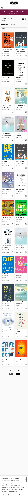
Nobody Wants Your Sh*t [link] (7, 302)
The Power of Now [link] (20, 105)
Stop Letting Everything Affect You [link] (7, 105)
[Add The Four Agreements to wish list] (13, 224)
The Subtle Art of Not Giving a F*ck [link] (7, 49)
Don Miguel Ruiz (7, 219)
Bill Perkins (6, 163)
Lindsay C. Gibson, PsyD (21, 51)
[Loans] (22, 8)
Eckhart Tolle (19, 107)
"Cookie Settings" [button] (18, 489)
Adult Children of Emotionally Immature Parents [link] (20, 49)
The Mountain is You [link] (7, 77)
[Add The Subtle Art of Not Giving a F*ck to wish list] (13, 56)
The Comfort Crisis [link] (6, 245)
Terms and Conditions (7, 480)
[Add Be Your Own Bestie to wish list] (26, 280)
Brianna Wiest (6, 79)
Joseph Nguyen (20, 191)
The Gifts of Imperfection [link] (7, 358)
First (11, 373)
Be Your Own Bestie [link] (20, 273)
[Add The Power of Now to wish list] (26, 112)
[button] (23, 19)
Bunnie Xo (19, 135)
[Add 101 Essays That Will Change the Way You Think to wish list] (26, 84)
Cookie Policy (18, 495)
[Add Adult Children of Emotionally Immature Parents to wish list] (26, 56)
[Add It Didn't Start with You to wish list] (26, 336)
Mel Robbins (19, 219)
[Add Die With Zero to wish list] (13, 168)
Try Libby (4, 11)
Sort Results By (4, 24)
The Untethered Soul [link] (7, 133)
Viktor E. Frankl (7, 191)
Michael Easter (7, 247)
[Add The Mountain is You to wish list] (13, 84)
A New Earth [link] (19, 358)
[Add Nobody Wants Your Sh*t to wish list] (13, 308)
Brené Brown (6, 359)
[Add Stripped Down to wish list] (26, 140)
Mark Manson (6, 51)
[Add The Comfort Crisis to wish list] (13, 252)
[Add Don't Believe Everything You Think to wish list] (26, 196)
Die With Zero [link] (5, 161)
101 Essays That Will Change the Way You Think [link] (20, 77)
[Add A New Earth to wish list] (26, 365)
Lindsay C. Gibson (20, 163)
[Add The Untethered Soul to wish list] (13, 140)
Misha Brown (19, 275)
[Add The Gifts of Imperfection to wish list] (13, 365)
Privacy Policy (18, 480)
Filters (3, 28)
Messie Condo (6, 303)
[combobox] (11, 8)
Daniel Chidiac (6, 107)
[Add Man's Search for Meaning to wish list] (13, 196)
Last (18, 373)
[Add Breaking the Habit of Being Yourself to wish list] (13, 336)
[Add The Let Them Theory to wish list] (26, 224)
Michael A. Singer (7, 135)
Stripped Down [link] (19, 133)
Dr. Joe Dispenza (7, 331)
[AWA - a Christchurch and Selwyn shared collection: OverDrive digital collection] (14, 3)
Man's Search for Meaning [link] (7, 189)
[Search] (2, 8)
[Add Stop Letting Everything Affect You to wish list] (13, 112)
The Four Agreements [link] (7, 217)
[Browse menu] (25, 8)
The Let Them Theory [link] (20, 217)
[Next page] (18, 370)
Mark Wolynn (19, 331)
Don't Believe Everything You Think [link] (20, 189)
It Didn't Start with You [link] (20, 330)
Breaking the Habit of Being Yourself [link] (7, 330)
